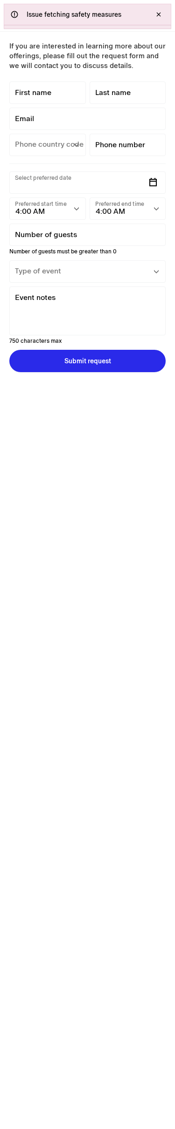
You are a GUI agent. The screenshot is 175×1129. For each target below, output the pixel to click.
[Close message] (158, 14)
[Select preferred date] (153, 182)
